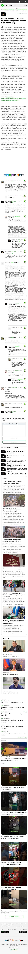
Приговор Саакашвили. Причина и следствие (15, 456)
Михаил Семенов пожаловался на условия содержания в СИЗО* (12, 482)
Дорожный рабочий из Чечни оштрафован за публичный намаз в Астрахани (13, 759)
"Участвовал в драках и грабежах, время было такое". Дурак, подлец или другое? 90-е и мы (17, 469)
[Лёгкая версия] (7, 1)
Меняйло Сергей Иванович (10, 674)
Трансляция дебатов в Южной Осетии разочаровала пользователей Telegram (13, 569)
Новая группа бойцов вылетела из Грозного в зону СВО (13, 714)
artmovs (16, 195)
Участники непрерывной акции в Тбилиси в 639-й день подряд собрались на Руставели (14, 594)
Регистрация (14, 438)
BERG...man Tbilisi (23, 10)
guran (12, 262)
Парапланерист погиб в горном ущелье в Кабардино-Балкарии (12, 708)
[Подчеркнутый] (9, 424)
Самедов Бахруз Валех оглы (10, 693)
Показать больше (14, 916)
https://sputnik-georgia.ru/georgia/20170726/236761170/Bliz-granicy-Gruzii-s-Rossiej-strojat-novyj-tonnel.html (13, 99)
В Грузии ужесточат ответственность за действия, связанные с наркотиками (16, 460)
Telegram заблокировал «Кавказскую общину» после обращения (11, 888)
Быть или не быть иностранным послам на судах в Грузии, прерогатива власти (16, 473)
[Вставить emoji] (16, 424)
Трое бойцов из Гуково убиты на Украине (12, 702)
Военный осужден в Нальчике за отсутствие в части (13, 734)
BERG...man (13, 201)
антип (12, 180)
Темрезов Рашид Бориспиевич (11, 656)
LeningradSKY (17, 216)
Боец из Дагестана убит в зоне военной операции (12, 727)
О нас (2, 929)
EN (4, 1)
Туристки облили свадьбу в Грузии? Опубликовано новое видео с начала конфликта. (11, 864)
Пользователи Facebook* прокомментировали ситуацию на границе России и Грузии (12, 509)
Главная (3, 10)
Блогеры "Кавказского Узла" (12, 10)
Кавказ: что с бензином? (8, 8)
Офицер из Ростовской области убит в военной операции (12, 721)
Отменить (14, 442)
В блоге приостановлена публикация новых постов (16, 452)
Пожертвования (23, 929)
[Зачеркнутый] (12, 424)
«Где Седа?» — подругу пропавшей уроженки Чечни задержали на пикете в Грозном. (14, 813)
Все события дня (22, 737)
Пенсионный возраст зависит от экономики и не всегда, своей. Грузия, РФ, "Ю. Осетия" (16, 465)
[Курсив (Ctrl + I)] (6, 424)
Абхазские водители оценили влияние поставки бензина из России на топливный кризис (13, 621)
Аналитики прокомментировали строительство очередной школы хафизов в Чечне (12, 541)
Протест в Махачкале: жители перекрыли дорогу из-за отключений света (12, 837)
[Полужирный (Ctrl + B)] (4, 424)
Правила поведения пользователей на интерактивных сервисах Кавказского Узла (14, 945)
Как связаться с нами (12, 929)
